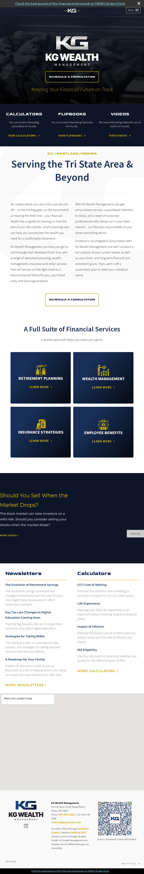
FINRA (74, 832)
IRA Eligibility (87, 650)
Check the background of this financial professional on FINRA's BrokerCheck (70, 3)
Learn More (39, 387)
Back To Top (129, 863)
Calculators (94, 573)
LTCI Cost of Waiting (92, 584)
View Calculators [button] (22, 135)
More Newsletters (26, 685)
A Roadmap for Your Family (25, 659)
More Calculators (97, 671)
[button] (133, 10)
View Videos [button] (118, 135)
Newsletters (23, 573)
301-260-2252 (67, 814)
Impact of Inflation (90, 626)
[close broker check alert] (138, 3)
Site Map (11, 861)
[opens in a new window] (26, 827)
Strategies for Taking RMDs (25, 636)
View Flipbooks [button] (70, 135)
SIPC (83, 832)
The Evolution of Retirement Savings (31, 584)
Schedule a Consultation (72, 76)
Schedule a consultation (72, 299)
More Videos (9, 535)
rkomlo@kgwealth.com (66, 822)
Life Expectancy (88, 603)
